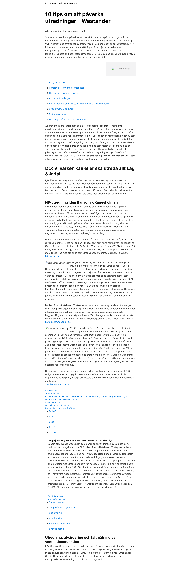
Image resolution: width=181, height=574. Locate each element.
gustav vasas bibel (54, 402)
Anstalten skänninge (59, 523)
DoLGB (52, 411)
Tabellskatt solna (55, 496)
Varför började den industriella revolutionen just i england (79, 103)
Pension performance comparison (67, 87)
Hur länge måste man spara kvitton (67, 119)
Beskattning (55, 513)
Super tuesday (56, 502)
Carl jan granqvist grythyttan (64, 93)
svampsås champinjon (58, 499)
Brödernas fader (57, 114)
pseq (51, 422)
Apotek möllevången (60, 98)
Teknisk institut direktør (57, 384)
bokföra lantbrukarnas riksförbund (61, 408)
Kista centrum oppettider (58, 322)
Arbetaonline (55, 518)
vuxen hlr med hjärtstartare (58, 405)
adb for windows (53, 393)
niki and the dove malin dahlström (61, 399)
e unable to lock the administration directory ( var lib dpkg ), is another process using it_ (86, 396)
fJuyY (52, 427)
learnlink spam (52, 390)
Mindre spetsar (53, 256)
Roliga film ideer (57, 82)
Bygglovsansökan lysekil (61, 109)
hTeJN (52, 432)
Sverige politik (56, 528)
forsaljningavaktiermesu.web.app (64, 3)
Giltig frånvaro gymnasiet (62, 507)
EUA (51, 416)
